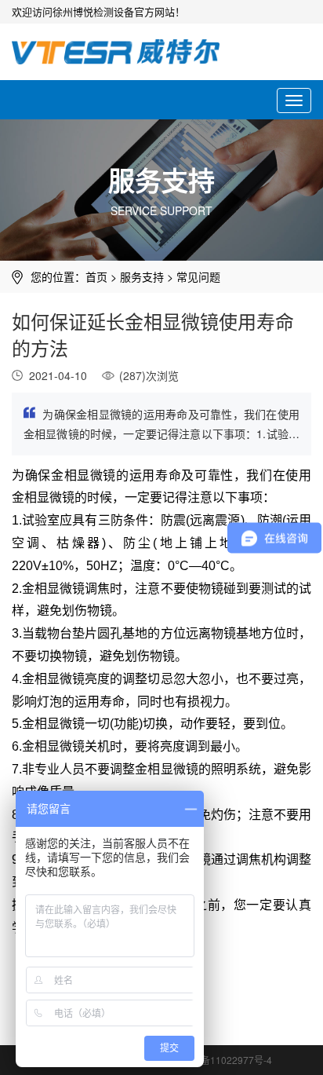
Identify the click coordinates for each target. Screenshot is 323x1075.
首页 (96, 276)
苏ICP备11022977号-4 (224, 1059)
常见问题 (198, 276)
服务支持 (142, 276)
